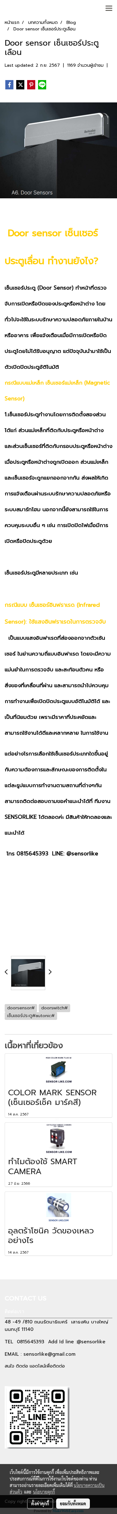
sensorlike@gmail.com (49, 1354)
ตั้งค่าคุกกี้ (40, 1503)
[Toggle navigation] (109, 9)
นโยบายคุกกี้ (44, 1491)
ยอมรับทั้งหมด (73, 1503)
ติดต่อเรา (14, 1311)
